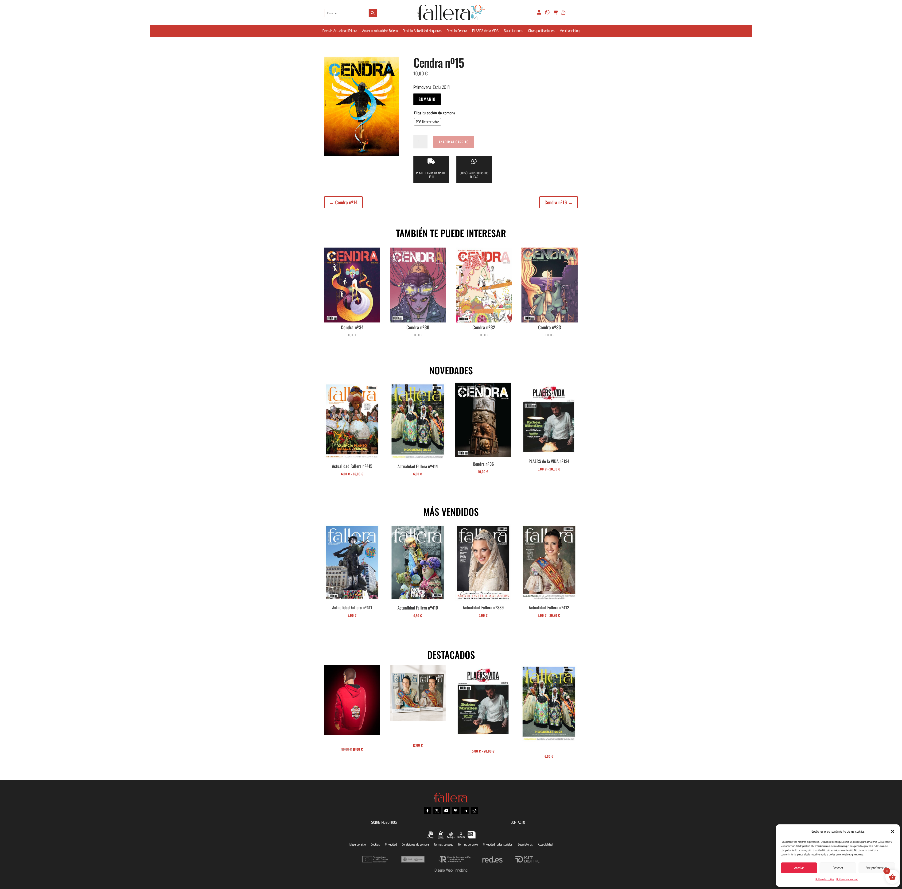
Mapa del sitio (358, 844)
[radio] (427, 121)
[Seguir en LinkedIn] (465, 810)
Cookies (375, 844)
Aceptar (799, 868)
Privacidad (391, 844)
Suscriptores (525, 844)
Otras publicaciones (541, 31)
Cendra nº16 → (558, 202)
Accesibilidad (545, 844)
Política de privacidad (847, 879)
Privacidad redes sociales (498, 844)
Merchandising (569, 31)
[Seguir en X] (437, 810)
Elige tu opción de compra (434, 112)
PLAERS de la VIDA (485, 31)
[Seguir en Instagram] (474, 810)
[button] (892, 831)
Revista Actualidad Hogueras (422, 31)
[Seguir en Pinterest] (455, 810)
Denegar (838, 868)
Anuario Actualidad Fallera (380, 31)
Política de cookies (825, 879)
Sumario (427, 99)
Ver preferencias (876, 868)
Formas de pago (443, 844)
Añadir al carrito (454, 141)
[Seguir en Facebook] (427, 810)
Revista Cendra (457, 31)
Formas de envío (468, 844)
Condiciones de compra (415, 844)
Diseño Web (444, 870)
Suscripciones (513, 31)
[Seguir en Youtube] (446, 810)
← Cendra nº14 (343, 202)
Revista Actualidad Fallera (340, 31)
